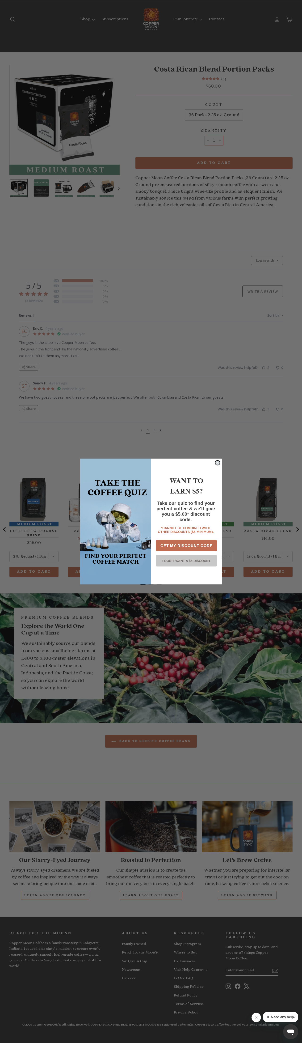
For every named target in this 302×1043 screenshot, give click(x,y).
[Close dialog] (217, 462)
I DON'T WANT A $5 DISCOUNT (186, 561)
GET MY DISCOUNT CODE (186, 545)
